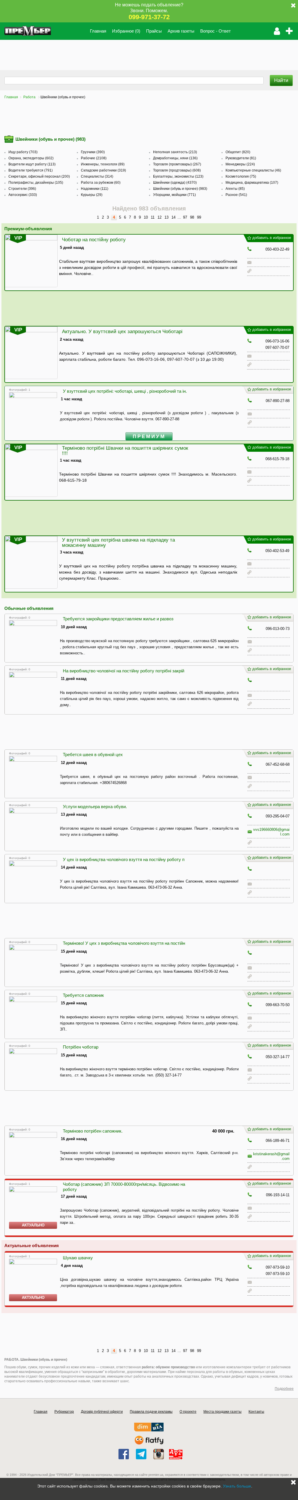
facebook (123, 1454)
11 (153, 217)
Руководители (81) (241, 158)
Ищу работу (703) (23, 152)
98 (192, 217)
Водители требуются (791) (30, 170)
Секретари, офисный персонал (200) (39, 176)
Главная (98, 30)
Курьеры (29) (91, 195)
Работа (29, 97)
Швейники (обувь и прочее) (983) (180, 189)
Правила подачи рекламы (151, 1412)
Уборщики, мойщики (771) (174, 195)
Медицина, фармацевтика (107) (252, 183)
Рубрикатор (64, 1412)
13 (166, 217)
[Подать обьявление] (291, 31)
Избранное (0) (126, 30)
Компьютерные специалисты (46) (253, 170)
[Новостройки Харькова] (149, 1430)
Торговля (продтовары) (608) (177, 170)
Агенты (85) (235, 189)
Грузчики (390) (93, 152)
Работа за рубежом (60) (100, 183)
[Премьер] (27, 31)
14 (173, 217)
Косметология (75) (241, 176)
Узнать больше (237, 1486)
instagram (158, 1454)
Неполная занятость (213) (175, 152)
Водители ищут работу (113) (32, 164)
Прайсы (154, 30)
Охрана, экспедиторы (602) (31, 158)
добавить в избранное (271, 237)
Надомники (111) (94, 189)
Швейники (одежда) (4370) (175, 183)
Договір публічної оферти (102, 1412)
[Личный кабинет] (276, 31)
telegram (141, 1454)
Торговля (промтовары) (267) (177, 164)
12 (159, 217)
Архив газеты (181, 30)
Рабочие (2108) (94, 158)
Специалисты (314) (97, 176)
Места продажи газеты (222, 1412)
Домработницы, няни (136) (175, 158)
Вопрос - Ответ (215, 30)
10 (146, 217)
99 (199, 217)
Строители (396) (22, 189)
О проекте (188, 1412)
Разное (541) (236, 195)
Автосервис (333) (22, 195)
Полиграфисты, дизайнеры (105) (35, 183)
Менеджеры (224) (240, 164)
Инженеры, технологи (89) (103, 164)
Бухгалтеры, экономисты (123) (178, 176)
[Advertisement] (106, 53)
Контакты (256, 1412)
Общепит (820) (238, 152)
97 (185, 217)
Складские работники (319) (103, 170)
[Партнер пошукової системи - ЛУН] (149, 1443)
